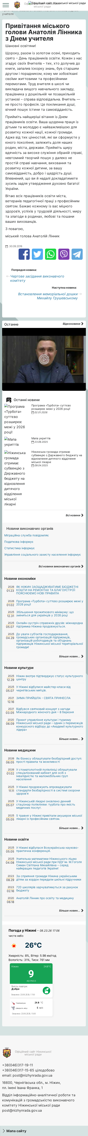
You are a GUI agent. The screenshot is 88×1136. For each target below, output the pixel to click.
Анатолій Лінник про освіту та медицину (45, 898)
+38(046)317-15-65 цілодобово (28, 1070)
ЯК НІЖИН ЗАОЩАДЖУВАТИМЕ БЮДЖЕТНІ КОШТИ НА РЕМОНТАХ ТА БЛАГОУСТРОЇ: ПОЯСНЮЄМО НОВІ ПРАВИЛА (47, 590)
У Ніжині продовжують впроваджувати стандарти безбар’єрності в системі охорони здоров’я (48, 790)
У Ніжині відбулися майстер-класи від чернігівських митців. (43, 688)
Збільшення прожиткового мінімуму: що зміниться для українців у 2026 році (45, 613)
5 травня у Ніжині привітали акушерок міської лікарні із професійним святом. (49, 817)
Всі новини (73, 515)
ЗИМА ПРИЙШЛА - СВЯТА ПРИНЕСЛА (43, 698)
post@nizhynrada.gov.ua (32, 1075)
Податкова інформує (18, 541)
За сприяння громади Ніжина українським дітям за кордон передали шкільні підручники (48, 877)
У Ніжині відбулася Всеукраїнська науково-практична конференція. (47, 849)
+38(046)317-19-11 (17, 1065)
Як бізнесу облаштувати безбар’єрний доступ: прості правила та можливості (49, 760)
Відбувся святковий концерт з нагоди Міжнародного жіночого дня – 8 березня (45, 710)
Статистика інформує (19, 548)
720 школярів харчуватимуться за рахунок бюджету (47, 888)
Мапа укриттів (40, 438)
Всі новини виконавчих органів (60, 566)
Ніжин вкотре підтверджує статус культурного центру (49, 677)
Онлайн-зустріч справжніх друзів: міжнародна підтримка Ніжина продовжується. (49, 624)
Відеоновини (72, 323)
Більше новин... (70, 656)
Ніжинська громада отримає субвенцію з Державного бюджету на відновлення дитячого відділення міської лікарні (56, 457)
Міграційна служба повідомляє (26, 535)
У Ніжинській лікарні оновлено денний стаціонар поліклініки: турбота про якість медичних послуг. (45, 804)
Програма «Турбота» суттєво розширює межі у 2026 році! (51, 407)
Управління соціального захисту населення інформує (42, 554)
